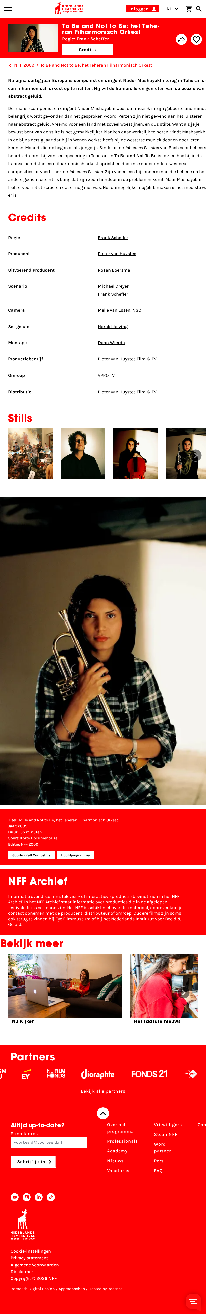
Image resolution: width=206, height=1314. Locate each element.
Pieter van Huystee (117, 253)
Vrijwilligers (168, 1124)
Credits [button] (87, 49)
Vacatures (118, 1170)
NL (170, 9)
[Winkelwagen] (189, 9)
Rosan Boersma (114, 270)
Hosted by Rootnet (105, 1288)
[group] (65, 991)
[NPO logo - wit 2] (174, 1074)
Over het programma (120, 1128)
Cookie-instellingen (31, 1251)
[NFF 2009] (10, 65)
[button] (195, 455)
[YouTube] (15, 1197)
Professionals (122, 1141)
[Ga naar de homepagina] (69, 9)
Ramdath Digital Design (33, 1288)
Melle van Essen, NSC (119, 310)
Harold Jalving (113, 326)
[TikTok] (51, 1197)
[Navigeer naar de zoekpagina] (199, 9)
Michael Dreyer (113, 286)
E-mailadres (24, 1133)
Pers (159, 1161)
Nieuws (115, 1161)
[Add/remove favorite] (196, 39)
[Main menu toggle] (8, 9)
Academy (117, 1151)
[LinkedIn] (39, 1197)
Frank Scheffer (113, 237)
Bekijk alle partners (103, 1091)
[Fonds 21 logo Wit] (133, 1074)
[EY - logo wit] (10, 1074)
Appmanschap (72, 1288)
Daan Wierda (111, 342)
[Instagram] (27, 1197)
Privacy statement (29, 1258)
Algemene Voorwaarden (35, 1265)
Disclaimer (22, 1271)
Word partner (162, 1147)
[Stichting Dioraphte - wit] (81, 1074)
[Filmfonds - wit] (40, 1074)
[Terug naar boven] (103, 1113)
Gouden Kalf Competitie (31, 855)
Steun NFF (166, 1134)
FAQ (158, 1170)
